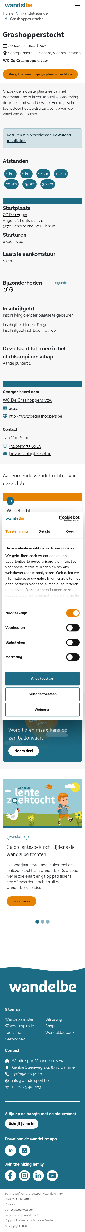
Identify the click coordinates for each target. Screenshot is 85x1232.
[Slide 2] (42, 922)
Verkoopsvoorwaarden (19, 1209)
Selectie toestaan (43, 694)
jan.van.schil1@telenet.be (30, 454)
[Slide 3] (48, 922)
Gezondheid (15, 1039)
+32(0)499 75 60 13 (25, 446)
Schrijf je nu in (21, 1124)
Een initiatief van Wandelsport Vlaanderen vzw (34, 1193)
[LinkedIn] (38, 1175)
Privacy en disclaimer (18, 1199)
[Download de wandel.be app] (10, 1150)
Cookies (10, 1204)
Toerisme (13, 1032)
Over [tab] (70, 531)
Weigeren (42, 709)
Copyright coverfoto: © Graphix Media (29, 1220)
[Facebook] (10, 1175)
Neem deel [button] (23, 751)
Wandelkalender (35, 13)
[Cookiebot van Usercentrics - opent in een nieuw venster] (60, 518)
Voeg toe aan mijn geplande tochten (40, 74)
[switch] (73, 627)
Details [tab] (44, 531)
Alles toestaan (42, 678)
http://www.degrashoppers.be (35, 416)
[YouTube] (52, 1175)
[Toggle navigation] (77, 5)
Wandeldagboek (59, 1032)
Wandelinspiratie (19, 1026)
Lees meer (21, 901)
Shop (50, 1026)
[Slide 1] (37, 922)
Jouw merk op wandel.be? (21, 1215)
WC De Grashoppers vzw (27, 400)
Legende (60, 283)
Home (8, 13)
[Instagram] (24, 1175)
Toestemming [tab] (16, 531)
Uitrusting (53, 1019)
